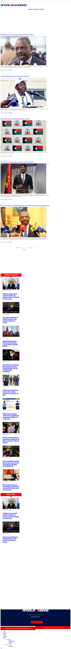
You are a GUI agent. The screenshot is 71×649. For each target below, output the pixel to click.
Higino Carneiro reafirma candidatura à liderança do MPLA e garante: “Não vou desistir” (11, 440)
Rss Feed (16, 628)
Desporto (4, 635)
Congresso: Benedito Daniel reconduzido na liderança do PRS (15, 76)
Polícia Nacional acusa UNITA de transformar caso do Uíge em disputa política (10, 343)
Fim (35, 247)
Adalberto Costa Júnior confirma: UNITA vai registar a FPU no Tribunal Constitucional (11, 296)
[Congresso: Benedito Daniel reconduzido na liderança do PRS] (23, 92)
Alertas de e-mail (27, 628)
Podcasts (21, 628)
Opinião (4, 634)
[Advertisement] (35, 25)
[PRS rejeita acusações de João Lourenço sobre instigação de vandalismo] (23, 50)
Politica (6, 112)
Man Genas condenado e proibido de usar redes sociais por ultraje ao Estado (10, 319)
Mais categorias (8, 639)
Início (4, 631)
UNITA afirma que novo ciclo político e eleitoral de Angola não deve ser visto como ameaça (11, 487)
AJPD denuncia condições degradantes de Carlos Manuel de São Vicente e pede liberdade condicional (11, 368)
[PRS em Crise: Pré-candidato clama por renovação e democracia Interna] (23, 178)
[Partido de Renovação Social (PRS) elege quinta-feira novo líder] (23, 135)
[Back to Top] (1, 608)
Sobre (7, 644)
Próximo (31, 247)
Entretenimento (11, 641)
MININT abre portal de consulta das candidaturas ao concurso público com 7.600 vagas (11, 416)
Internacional (5, 636)
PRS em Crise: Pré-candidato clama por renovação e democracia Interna (17, 162)
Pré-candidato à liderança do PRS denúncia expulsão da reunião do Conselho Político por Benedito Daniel (25, 205)
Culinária (10, 643)
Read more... (10, 112)
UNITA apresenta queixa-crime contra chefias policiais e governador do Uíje (11, 392)
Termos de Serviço (9, 628)
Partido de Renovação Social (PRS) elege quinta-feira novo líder (15, 118)
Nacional (10, 640)
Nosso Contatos (11, 646)
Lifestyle (10, 642)
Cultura (4, 637)
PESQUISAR (10, 645)
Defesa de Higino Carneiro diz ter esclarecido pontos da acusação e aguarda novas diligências (11, 463)
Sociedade (4, 632)
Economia (4, 633)
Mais (4, 638)
